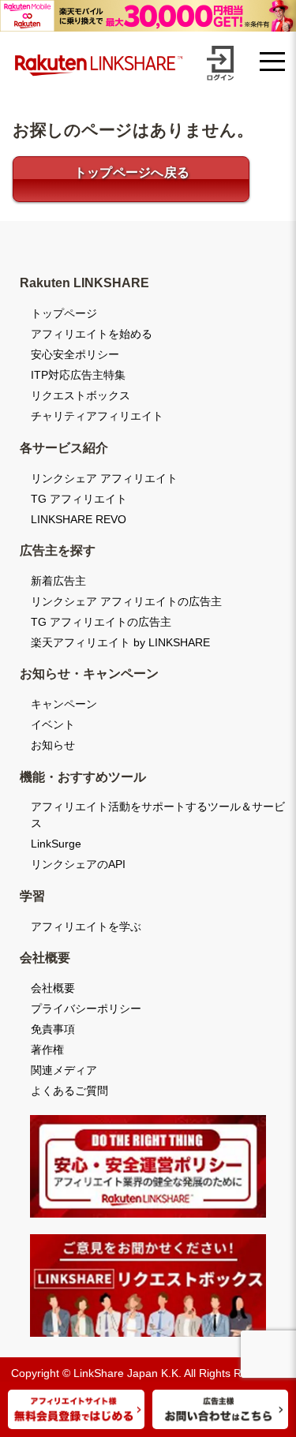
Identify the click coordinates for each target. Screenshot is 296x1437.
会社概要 (53, 988)
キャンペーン (64, 704)
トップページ (64, 313)
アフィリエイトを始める (91, 333)
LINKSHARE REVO (78, 519)
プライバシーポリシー (86, 1008)
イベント (53, 724)
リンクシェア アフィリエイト (104, 478)
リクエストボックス (80, 395)
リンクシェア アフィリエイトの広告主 (126, 601)
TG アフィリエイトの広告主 (101, 622)
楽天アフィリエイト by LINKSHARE (120, 642)
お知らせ (53, 745)
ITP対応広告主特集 (78, 375)
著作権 (47, 1049)
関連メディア (64, 1070)
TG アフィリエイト (79, 498)
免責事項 (53, 1029)
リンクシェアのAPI (78, 864)
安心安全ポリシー (75, 354)
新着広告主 (58, 580)
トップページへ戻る (132, 172)
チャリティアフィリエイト (97, 416)
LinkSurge (56, 843)
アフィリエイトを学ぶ (86, 926)
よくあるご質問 (69, 1090)
